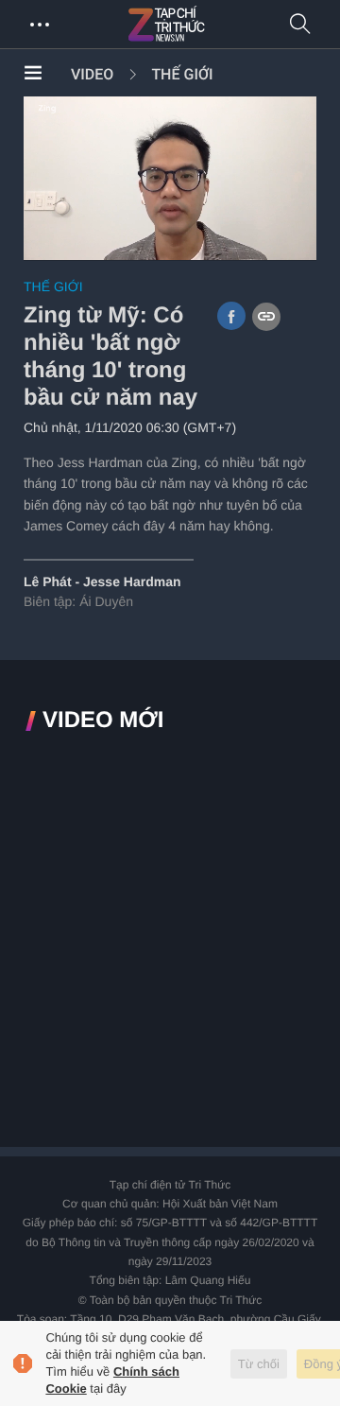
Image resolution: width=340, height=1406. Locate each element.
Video (92, 74)
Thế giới (181, 74)
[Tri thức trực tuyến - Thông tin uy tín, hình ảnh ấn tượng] (208, 24)
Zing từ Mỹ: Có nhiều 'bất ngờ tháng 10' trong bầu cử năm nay (110, 356)
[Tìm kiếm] (300, 25)
